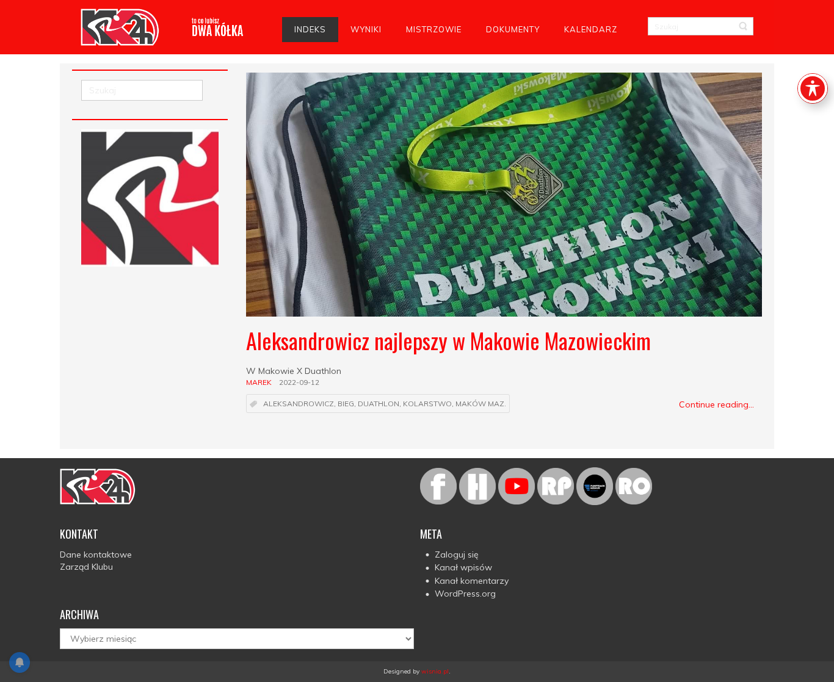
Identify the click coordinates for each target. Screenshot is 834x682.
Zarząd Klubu (86, 566)
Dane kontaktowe (96, 554)
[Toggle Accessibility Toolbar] (812, 88)
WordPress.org (465, 593)
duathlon (378, 404)
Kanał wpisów (463, 567)
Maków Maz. (480, 404)
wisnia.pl (435, 671)
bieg (346, 404)
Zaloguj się (457, 554)
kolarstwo (427, 404)
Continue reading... (716, 404)
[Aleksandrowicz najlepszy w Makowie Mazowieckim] (504, 195)
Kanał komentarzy (472, 580)
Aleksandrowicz (298, 404)
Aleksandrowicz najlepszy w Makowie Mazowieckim (448, 340)
